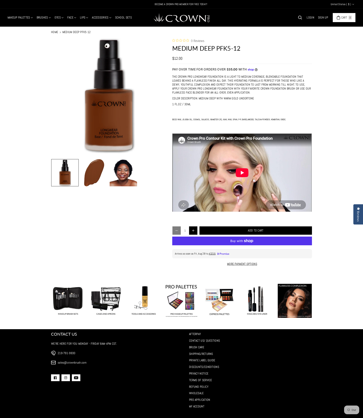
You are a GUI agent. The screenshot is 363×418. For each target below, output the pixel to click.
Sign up (323, 17)
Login (310, 17)
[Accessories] (144, 301)
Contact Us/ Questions (204, 341)
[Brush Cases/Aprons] (106, 301)
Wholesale (196, 393)
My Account (196, 406)
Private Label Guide (202, 360)
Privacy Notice (198, 373)
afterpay (195, 334)
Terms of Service (200, 380)
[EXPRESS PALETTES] (219, 301)
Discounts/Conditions (204, 367)
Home (54, 32)
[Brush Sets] (68, 301)
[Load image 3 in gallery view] (123, 173)
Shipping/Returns (201, 354)
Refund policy (198, 387)
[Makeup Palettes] (181, 301)
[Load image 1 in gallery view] (65, 173)
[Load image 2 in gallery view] (94, 173)
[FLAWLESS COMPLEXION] (295, 301)
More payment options (242, 264)
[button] (20, 18)
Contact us (64, 334)
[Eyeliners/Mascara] (257, 301)
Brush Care (196, 347)
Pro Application (199, 400)
